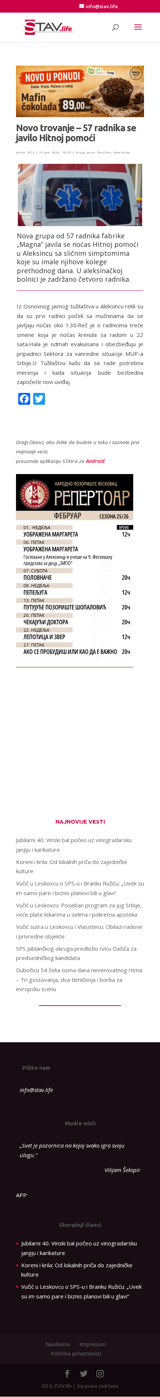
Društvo (104, 152)
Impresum (93, 1344)
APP (21, 1195)
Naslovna (121, 152)
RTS (31, 152)
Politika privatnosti (76, 1353)
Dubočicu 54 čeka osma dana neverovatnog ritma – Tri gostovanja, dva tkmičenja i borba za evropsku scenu (79, 979)
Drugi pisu (85, 152)
